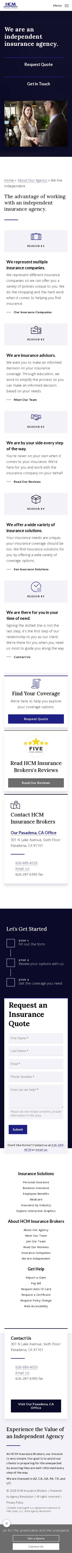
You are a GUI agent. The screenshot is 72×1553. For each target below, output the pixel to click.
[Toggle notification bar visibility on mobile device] (6, 1523)
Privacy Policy (14, 1502)
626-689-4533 (26, 863)
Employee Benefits (36, 1193)
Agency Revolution (21, 1496)
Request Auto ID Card (36, 1289)
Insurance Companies (36, 1253)
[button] (61, 5)
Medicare (36, 1199)
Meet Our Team (36, 1235)
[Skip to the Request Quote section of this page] (34, 64)
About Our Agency (32, 180)
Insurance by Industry (36, 1205)
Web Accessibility (36, 1306)
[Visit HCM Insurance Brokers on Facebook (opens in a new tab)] (14, 1389)
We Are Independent (36, 1258)
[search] (47, 5)
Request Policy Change (36, 1300)
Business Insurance (36, 1188)
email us (41, 1149)
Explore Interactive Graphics (36, 1211)
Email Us (23, 868)
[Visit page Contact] (34, 83)
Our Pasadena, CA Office (33, 832)
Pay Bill (36, 1283)
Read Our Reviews (36, 1247)
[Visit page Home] (10, 5)
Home (9, 180)
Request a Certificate (36, 1294)
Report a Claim (36, 1277)
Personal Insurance (36, 1182)
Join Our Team (36, 1241)
